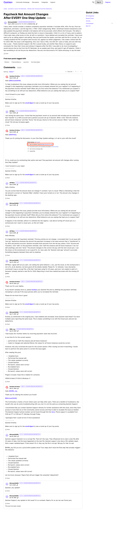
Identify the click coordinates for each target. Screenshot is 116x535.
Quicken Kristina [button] (15, 76)
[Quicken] (8, 2)
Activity (88, 21)
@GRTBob (12, 135)
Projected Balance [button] (16, 62)
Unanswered (99, 23)
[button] (5, 23)
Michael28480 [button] (12, 22)
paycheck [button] (26, 62)
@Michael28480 (15, 80)
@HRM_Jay (13, 391)
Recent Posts (90, 18)
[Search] (93, 2)
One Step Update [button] (35, 62)
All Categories (90, 16)
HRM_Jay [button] (12, 329)
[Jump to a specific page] (80, 71)
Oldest (11, 72)
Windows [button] (7, 62)
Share (6, 54)
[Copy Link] (37, 24)
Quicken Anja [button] (31, 24)
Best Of (88, 26)
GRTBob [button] (12, 111)
